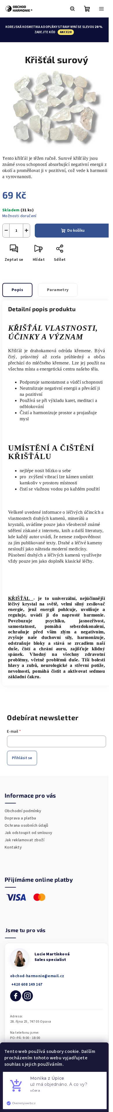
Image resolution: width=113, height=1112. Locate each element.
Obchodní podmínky (23, 811)
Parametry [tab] (58, 290)
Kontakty (13, 847)
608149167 (26, 984)
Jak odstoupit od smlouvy (28, 833)
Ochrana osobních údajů (26, 825)
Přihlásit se (22, 758)
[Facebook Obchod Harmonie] (15, 995)
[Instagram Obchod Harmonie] (27, 995)
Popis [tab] (17, 290)
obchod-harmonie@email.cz (37, 976)
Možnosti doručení (19, 216)
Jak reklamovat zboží (24, 840)
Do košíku (76, 230)
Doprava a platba (20, 818)
